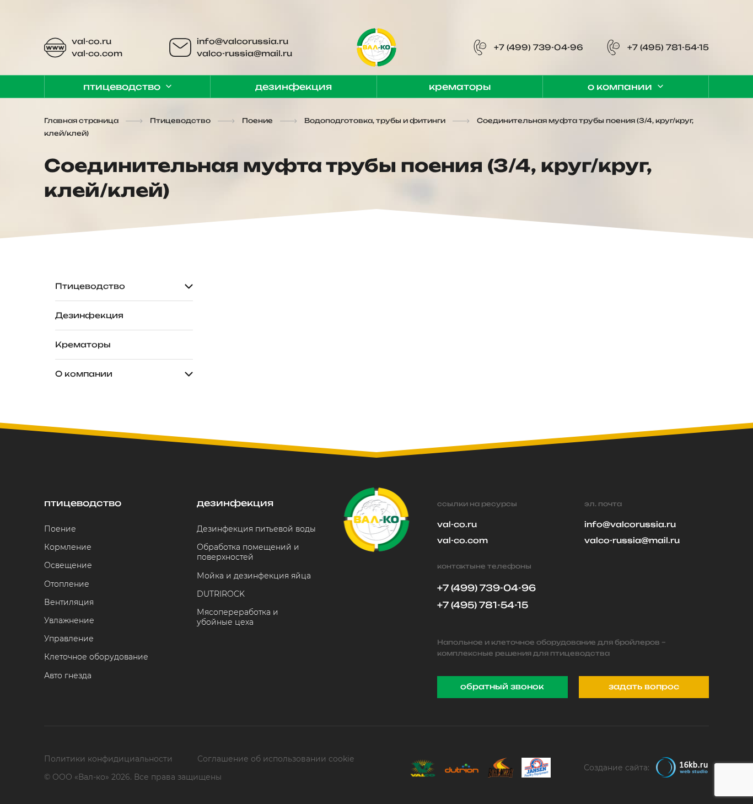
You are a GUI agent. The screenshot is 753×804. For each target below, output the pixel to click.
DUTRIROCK (221, 594)
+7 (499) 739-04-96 (538, 47)
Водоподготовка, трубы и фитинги (374, 120)
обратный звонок (502, 686)
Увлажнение (69, 620)
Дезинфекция (293, 86)
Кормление (68, 547)
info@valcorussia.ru (242, 41)
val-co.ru (91, 41)
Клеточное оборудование (96, 657)
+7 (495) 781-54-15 (668, 47)
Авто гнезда (68, 675)
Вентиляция (69, 602)
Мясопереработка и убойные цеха (237, 617)
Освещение (68, 565)
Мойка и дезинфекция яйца (254, 576)
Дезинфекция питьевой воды (256, 529)
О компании (620, 86)
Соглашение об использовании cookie (275, 759)
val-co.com (97, 53)
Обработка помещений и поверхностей (248, 552)
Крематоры (460, 86)
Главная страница (81, 120)
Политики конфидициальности (108, 759)
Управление (69, 639)
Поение (257, 120)
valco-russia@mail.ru (244, 53)
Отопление (66, 584)
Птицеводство (121, 86)
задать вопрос (644, 686)
